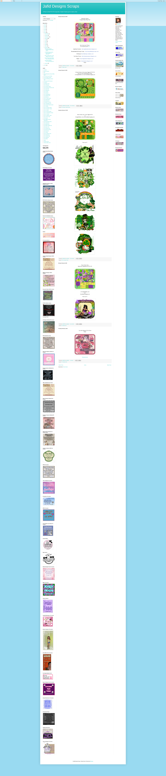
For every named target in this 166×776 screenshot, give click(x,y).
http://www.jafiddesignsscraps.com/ (92, 51)
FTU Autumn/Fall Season (48, 81)
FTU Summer (46, 92)
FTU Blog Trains (64, 67)
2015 (45, 65)
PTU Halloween (46, 122)
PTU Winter (46, 138)
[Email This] (76, 65)
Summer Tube (46, 141)
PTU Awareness (46, 100)
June (46, 41)
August (46, 38)
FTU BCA (45, 82)
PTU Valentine (46, 137)
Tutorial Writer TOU (47, 142)
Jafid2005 (118, 24)
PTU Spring (46, 132)
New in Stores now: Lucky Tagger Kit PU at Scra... (49, 56)
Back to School (46, 71)
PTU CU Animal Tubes (48, 107)
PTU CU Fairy (46, 110)
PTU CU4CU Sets (47, 116)
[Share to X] (79, 65)
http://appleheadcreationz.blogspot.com (89, 49)
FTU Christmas (46, 85)
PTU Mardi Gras (64, 325)
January (46, 63)
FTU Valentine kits (47, 95)
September (47, 36)
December (47, 33)
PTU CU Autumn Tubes (48, 108)
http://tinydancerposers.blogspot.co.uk (89, 56)
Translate (51, 20)
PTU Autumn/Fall (47, 99)
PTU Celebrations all (47, 103)
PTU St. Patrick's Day (64, 260)
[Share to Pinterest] (81, 65)
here (89, 46)
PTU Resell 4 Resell (47, 129)
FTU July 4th (46, 91)
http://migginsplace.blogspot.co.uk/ (86, 58)
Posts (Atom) (65, 366)
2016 (45, 32)
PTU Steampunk (47, 134)
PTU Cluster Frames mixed (65, 107)
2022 (45, 26)
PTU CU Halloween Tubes (48, 112)
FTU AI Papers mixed (47, 77)
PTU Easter (46, 118)
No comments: (72, 65)
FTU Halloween (46, 90)
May (46, 42)
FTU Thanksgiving (47, 94)
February (46, 47)
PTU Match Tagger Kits (48, 125)
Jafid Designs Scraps (61, 6)
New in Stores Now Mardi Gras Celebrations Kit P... (49, 58)
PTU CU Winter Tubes (48, 115)
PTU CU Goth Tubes (47, 98)
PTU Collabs (46, 106)
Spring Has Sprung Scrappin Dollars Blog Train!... (49, 49)
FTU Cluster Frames (47, 86)
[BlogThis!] (77, 65)
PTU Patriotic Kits (47, 128)
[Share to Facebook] (80, 65)
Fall (44, 72)
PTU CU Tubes (46, 114)
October (46, 35)
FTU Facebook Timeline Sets (49, 87)
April (46, 44)
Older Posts (109, 365)
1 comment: (72, 360)
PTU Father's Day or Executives (47, 120)
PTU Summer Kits (47, 136)
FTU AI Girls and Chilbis (48, 76)
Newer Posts (61, 365)
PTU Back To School (47, 102)
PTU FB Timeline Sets (47, 121)
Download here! (85, 357)
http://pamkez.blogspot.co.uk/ (87, 61)
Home (85, 365)
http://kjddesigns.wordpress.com (87, 53)
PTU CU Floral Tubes (47, 111)
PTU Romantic (46, 130)
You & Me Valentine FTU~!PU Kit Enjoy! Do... (49, 61)
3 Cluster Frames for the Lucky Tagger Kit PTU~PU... (49, 53)
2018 (45, 29)
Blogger (91, 761)
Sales (45, 140)
